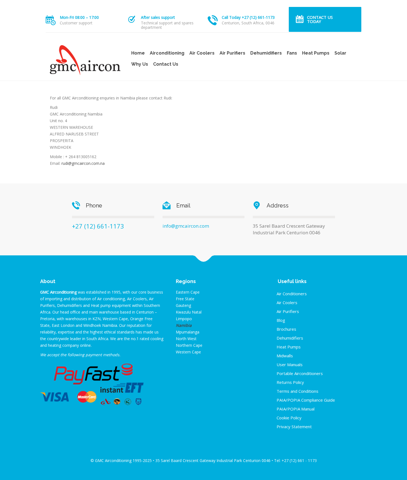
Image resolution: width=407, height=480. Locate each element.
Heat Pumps (315, 53)
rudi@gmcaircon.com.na (83, 163)
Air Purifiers (232, 53)
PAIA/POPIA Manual (296, 409)
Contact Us (165, 64)
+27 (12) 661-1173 (98, 226)
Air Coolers (202, 53)
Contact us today (320, 19)
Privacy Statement (294, 426)
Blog (281, 320)
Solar (340, 53)
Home (138, 53)
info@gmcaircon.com (186, 226)
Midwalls (285, 355)
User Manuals (290, 364)
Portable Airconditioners (300, 373)
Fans (292, 53)
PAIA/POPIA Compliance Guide (306, 400)
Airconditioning (167, 53)
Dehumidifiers (266, 53)
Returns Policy (290, 382)
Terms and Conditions (297, 391)
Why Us (139, 64)
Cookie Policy (289, 417)
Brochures (286, 329)
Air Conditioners (292, 293)
